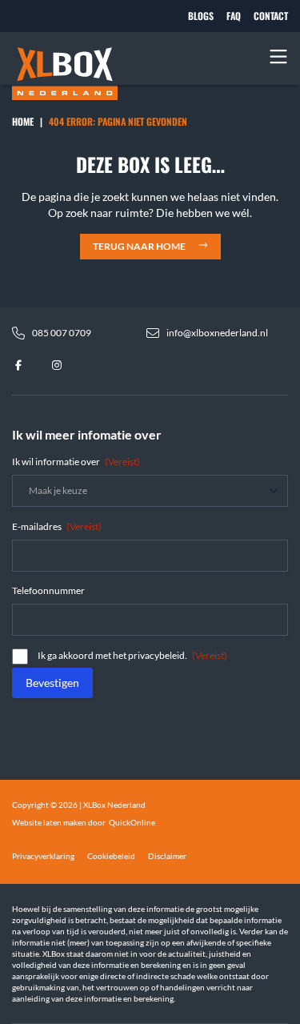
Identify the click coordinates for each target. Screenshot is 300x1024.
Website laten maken (49, 822)
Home (23, 121)
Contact (271, 16)
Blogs (201, 16)
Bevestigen (52, 682)
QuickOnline (132, 822)
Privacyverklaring (43, 856)
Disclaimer (167, 856)
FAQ (233, 16)
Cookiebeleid (111, 856)
